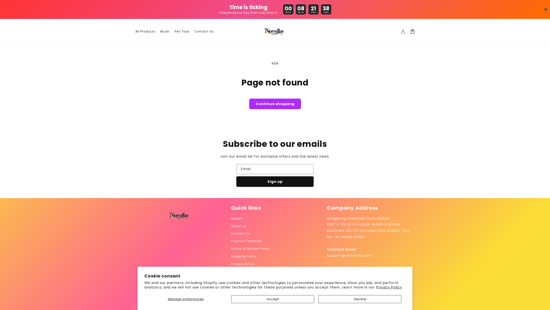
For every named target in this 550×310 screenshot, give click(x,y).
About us (238, 226)
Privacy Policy (389, 287)
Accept (272, 299)
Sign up (275, 181)
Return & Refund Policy (250, 248)
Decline (360, 299)
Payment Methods (246, 241)
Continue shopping (275, 103)
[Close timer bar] (545, 9)
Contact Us (240, 233)
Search (237, 218)
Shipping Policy (243, 256)
